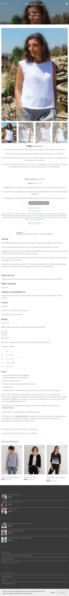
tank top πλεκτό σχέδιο (58, 213)
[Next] (65, 133)
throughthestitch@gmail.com (16, 401)
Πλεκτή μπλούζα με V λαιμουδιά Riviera (56, 478)
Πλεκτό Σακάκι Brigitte (30, 477)
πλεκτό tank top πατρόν (21, 217)
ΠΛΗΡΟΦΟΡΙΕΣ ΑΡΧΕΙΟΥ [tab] (31, 234)
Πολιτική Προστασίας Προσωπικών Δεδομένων (16, 555)
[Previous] (1, 465)
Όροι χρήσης (5, 552)
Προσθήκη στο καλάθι (38, 203)
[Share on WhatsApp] (29, 223)
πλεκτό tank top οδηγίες (60, 215)
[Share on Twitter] (36, 223)
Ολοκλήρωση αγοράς (8, 583)
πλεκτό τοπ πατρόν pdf (53, 217)
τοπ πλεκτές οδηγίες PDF (37, 219)
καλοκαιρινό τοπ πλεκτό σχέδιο (35, 215)
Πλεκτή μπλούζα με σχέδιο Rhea (10, 477)
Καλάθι (3, 580)
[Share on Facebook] (32, 223)
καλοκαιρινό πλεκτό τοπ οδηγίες (17, 215)
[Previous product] (34, 20)
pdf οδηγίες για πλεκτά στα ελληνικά (29, 213)
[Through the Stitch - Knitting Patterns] (34, 3)
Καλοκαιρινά (34, 18)
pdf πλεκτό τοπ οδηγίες (46, 213)
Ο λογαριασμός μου (7, 573)
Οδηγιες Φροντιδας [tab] (46, 234)
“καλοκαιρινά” (33, 429)
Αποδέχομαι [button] (61, 592)
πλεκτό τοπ (31, 217)
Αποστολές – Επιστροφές (9, 562)
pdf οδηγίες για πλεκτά (14, 213)
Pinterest (34, 433)
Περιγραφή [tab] (19, 234)
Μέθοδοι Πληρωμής (7, 559)
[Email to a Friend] (39, 223)
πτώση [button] (52, 592)
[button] (4, 3)
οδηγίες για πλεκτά (49, 215)
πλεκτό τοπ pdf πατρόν (41, 217)
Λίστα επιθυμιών (6, 576)
